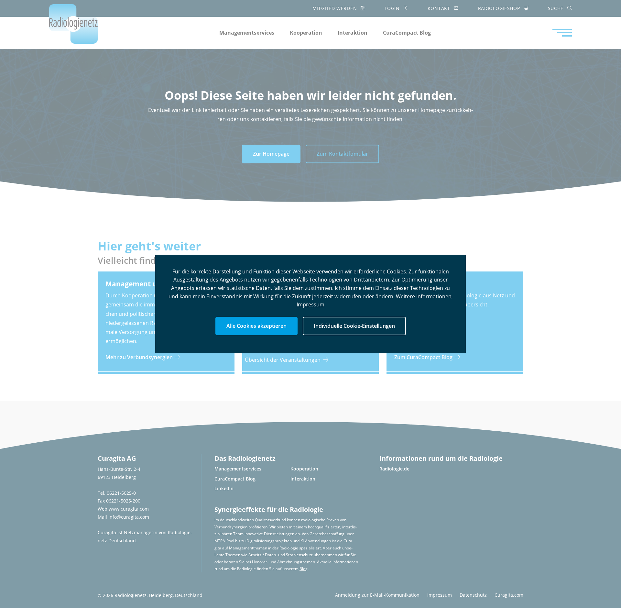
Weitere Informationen (424, 296)
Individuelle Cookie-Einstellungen (354, 325)
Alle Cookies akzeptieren (256, 325)
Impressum (310, 304)
